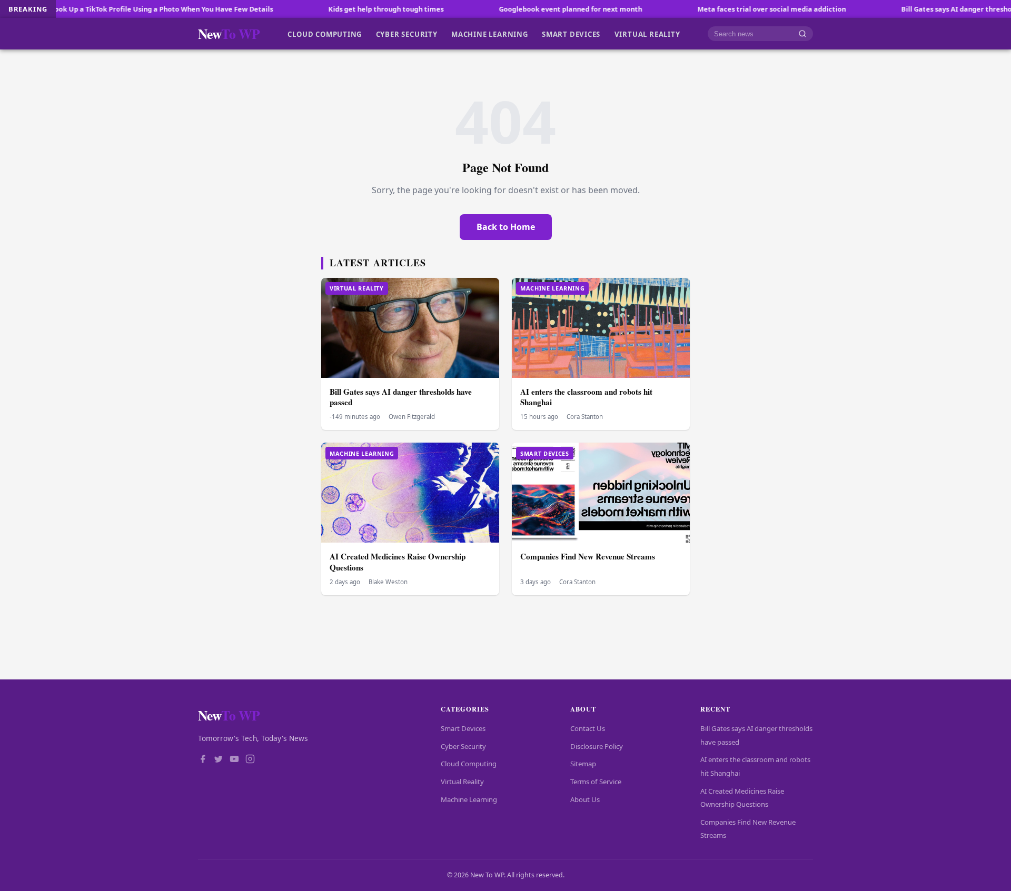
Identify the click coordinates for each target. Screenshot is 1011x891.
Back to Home (506, 227)
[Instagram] (250, 760)
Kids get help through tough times (346, 9)
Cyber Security (407, 33)
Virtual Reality (647, 33)
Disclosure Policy (596, 746)
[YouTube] (234, 760)
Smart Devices (571, 33)
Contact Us (587, 728)
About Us (585, 799)
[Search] (802, 34)
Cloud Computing (325, 33)
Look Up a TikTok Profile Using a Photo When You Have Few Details (122, 9)
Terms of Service (595, 781)
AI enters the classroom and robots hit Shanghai (586, 397)
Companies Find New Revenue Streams (587, 556)
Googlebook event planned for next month (530, 9)
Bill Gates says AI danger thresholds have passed (401, 397)
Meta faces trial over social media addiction (732, 9)
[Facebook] (202, 760)
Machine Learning (489, 33)
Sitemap (583, 763)
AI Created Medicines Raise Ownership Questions (397, 561)
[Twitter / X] (218, 760)
